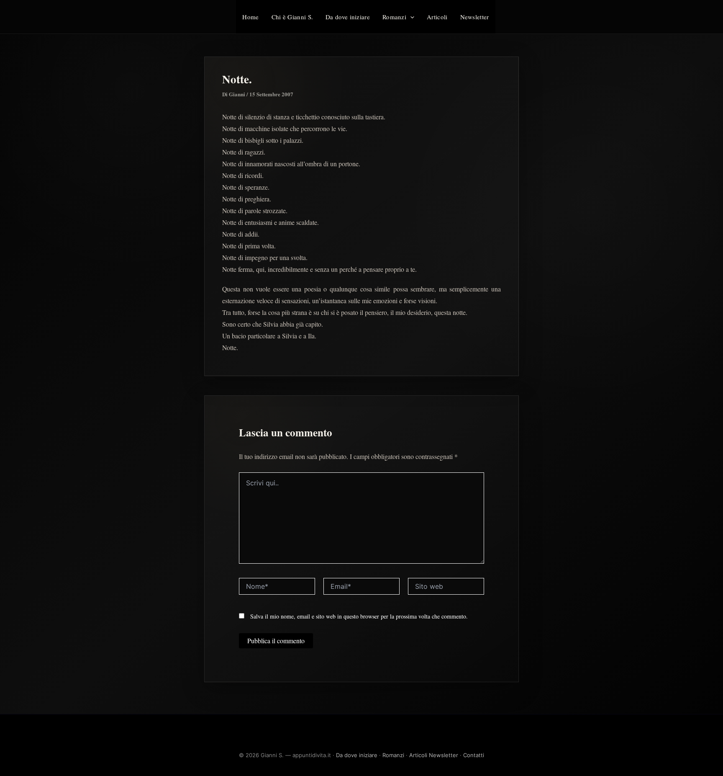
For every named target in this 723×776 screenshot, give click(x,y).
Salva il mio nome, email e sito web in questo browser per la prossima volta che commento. (359, 616)
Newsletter (474, 17)
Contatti (473, 755)
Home (250, 17)
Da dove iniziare (348, 17)
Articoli (437, 17)
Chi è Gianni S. (292, 17)
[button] (410, 17)
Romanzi (394, 17)
